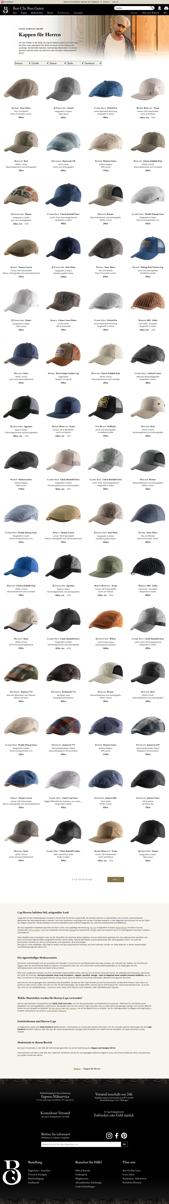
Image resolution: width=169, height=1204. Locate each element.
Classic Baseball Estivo (63, 479)
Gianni (64, 108)
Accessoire (78, 12)
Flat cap (93, 927)
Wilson (107, 638)
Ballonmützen (121, 927)
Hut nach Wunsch (150, 12)
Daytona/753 (21, 691)
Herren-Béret (34, 930)
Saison (53, 63)
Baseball (73, 930)
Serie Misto (64, 267)
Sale (165, 12)
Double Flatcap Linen (148, 214)
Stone (21, 373)
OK (124, 1144)
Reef (21, 161)
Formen (19, 63)
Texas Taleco (21, 108)
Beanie (50, 12)
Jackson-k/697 (148, 744)
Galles (147, 320)
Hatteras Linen (105, 161)
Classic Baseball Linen (63, 214)
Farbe (70, 63)
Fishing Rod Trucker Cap (148, 267)
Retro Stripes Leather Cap (63, 373)
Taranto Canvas (21, 267)
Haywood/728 (63, 161)
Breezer (106, 214)
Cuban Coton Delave (63, 320)
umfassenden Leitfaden (56, 1011)
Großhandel (33, 1182)
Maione (22, 214)
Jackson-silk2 (105, 798)
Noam (147, 108)
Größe (36, 63)
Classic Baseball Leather (63, 851)
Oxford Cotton (148, 373)
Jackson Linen (147, 798)
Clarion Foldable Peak (148, 161)
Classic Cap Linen (63, 798)
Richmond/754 (63, 691)
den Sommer (71, 1008)
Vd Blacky (105, 426)
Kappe (24, 12)
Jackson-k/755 (63, 744)
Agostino (22, 426)
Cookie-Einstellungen (85, 1186)
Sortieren (90, 63)
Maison (134, 12)
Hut (15, 12)
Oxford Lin (105, 108)
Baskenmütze (37, 12)
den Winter (56, 1008)
